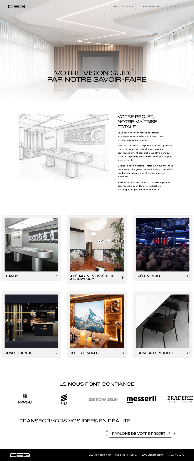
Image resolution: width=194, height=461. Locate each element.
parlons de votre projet (138, 433)
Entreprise (151, 6)
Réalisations (123, 6)
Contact (176, 6)
